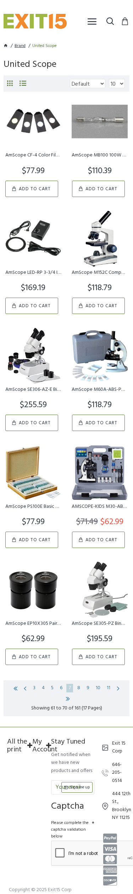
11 (108, 688)
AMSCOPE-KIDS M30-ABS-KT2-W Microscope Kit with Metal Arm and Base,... (99, 507)
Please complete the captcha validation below (70, 829)
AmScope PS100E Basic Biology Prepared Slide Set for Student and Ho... (33, 507)
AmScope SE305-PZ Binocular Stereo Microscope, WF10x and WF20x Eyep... (99, 624)
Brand (20, 46)
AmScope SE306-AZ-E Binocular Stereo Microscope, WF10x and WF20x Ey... (33, 390)
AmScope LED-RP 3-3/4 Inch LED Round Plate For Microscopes (33, 273)
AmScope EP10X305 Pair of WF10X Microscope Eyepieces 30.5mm (33, 624)
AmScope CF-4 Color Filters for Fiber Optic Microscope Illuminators (33, 155)
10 (98, 688)
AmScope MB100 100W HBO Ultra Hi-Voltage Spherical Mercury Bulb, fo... (99, 155)
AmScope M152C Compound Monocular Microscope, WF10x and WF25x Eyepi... (99, 273)
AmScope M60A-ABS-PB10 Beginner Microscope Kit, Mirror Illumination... (99, 390)
